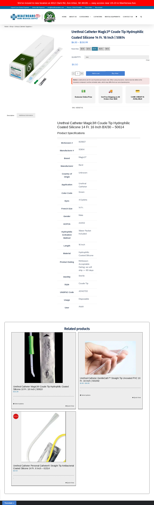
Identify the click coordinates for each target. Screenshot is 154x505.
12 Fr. (89, 49)
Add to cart (96, 73)
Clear (147, 60)
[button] (141, 16)
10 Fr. (82, 49)
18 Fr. (107, 49)
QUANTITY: (76, 57)
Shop (11, 26)
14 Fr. (95, 49)
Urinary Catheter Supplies (23, 26)
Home (6, 26)
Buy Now (115, 73)
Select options (19, 404)
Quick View (70, 406)
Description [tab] (10, 115)
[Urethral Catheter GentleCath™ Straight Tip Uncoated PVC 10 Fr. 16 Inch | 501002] (110, 358)
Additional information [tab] (26, 115)
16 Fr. (101, 49)
